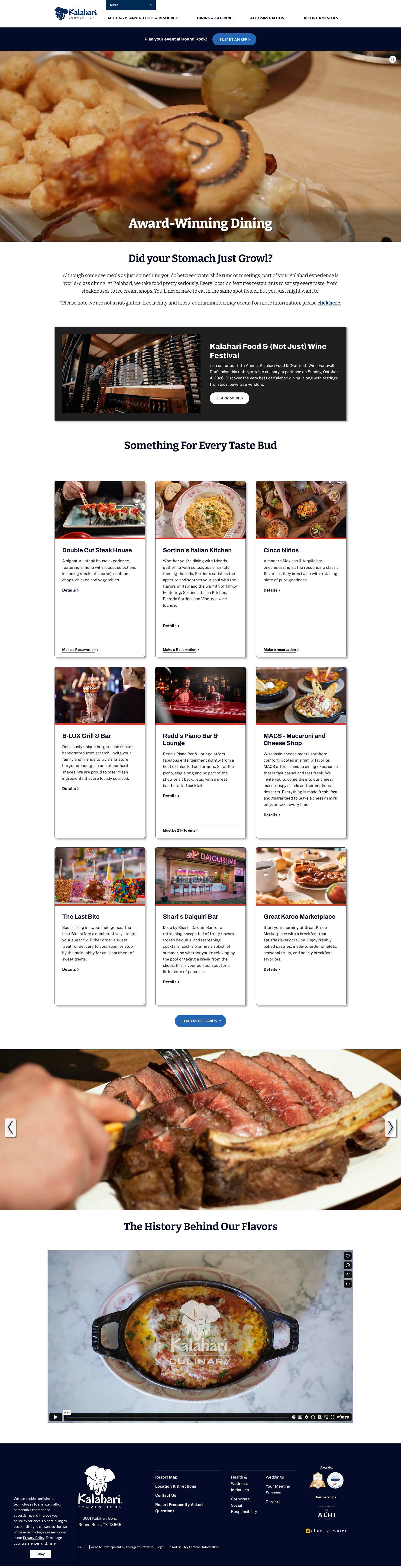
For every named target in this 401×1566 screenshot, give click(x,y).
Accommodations (268, 18)
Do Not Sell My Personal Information (193, 1547)
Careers (273, 1501)
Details (69, 590)
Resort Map (166, 1477)
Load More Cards (199, 1021)
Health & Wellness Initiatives (240, 1483)
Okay (41, 1554)
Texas (114, 5)
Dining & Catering (215, 18)
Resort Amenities (321, 18)
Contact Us (165, 1495)
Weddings (275, 1477)
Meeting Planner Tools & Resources (144, 18)
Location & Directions (175, 1486)
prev (10, 1127)
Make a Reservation (79, 649)
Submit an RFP (233, 39)
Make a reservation (280, 649)
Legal (160, 1547)
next (390, 1127)
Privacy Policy (33, 1538)
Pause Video (392, 59)
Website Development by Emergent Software (122, 1547)
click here (48, 1543)
